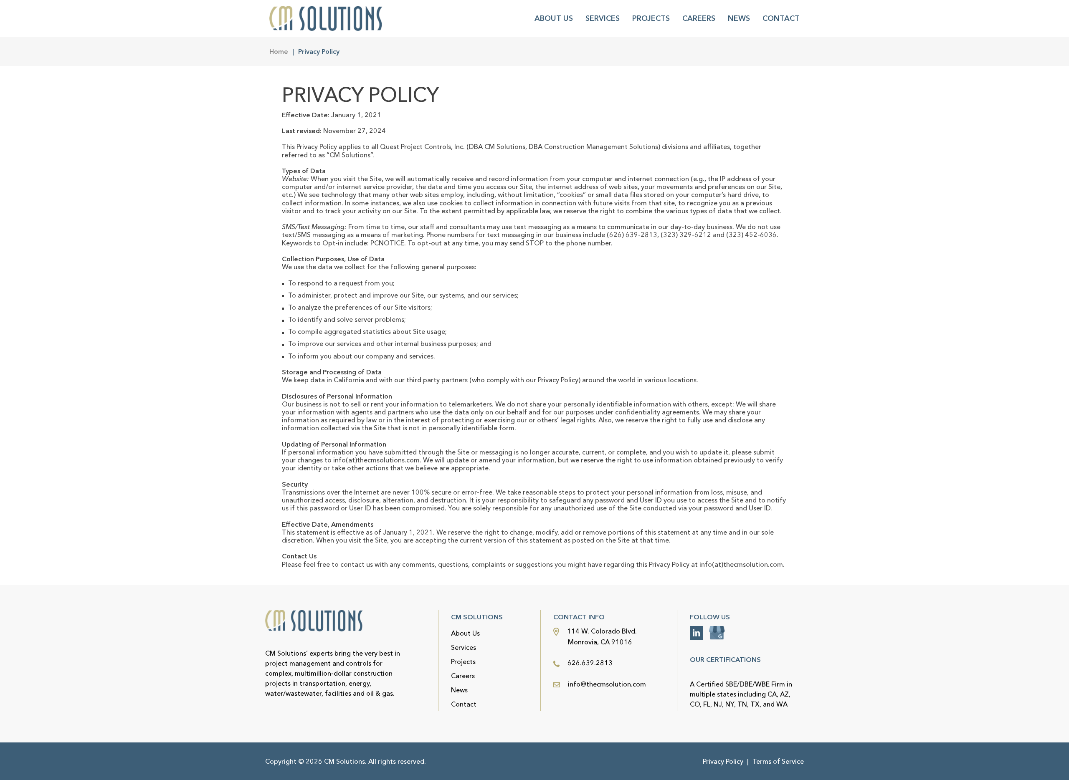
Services (602, 18)
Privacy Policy (723, 761)
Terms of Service (778, 761)
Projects (651, 18)
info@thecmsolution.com (607, 684)
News (739, 18)
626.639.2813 (589, 663)
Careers (698, 18)
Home (278, 51)
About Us (553, 18)
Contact (781, 18)
